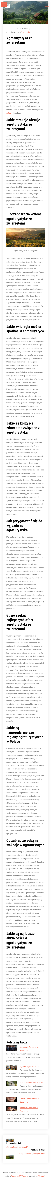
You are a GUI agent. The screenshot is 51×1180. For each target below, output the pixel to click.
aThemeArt (41, 1176)
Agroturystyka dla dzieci (29, 1066)
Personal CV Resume (19, 1176)
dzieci (8, 113)
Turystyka (25, 32)
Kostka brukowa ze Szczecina (31, 1082)
